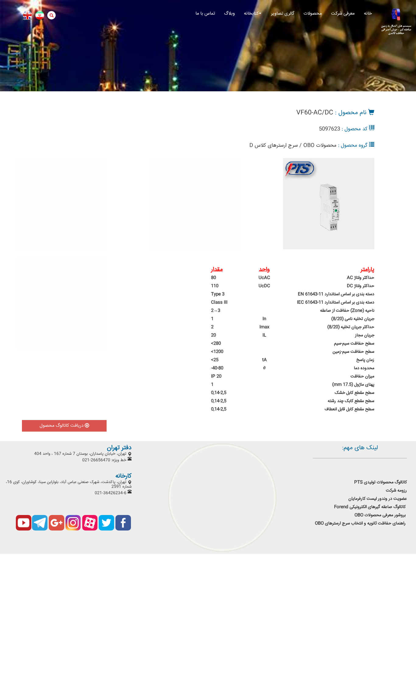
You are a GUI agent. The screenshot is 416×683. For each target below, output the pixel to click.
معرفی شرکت (343, 13)
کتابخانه (251, 13)
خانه (368, 13)
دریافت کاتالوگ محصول (62, 425)
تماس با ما (205, 13)
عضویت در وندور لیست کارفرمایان (377, 499)
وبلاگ (229, 13)
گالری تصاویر (282, 13)
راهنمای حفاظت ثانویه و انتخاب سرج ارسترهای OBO (360, 523)
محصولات (313, 13)
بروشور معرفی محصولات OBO (380, 515)
